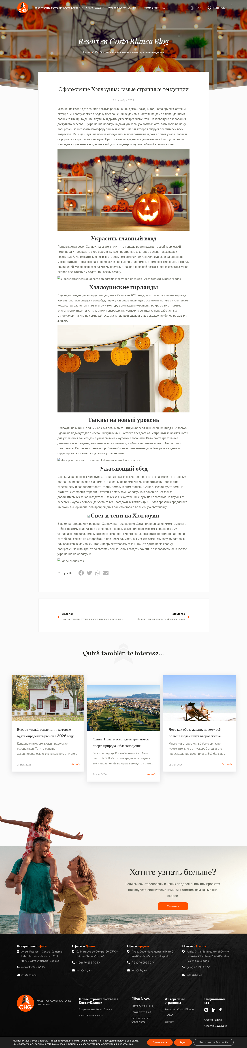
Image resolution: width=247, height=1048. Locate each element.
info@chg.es (29, 975)
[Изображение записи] (48, 698)
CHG (95, 52)
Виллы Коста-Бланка (91, 1015)
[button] (81, 573)
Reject (183, 1042)
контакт (169, 1021)
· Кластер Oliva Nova (215, 1026)
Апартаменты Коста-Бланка (95, 1009)
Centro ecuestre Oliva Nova (141, 1019)
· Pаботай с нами (213, 1019)
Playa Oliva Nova (142, 1005)
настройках (126, 1043)
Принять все (160, 1042)
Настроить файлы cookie (213, 1042)
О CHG (169, 1015)
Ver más (76, 764)
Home (86, 52)
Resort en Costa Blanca (179, 1009)
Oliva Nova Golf (141, 1012)
